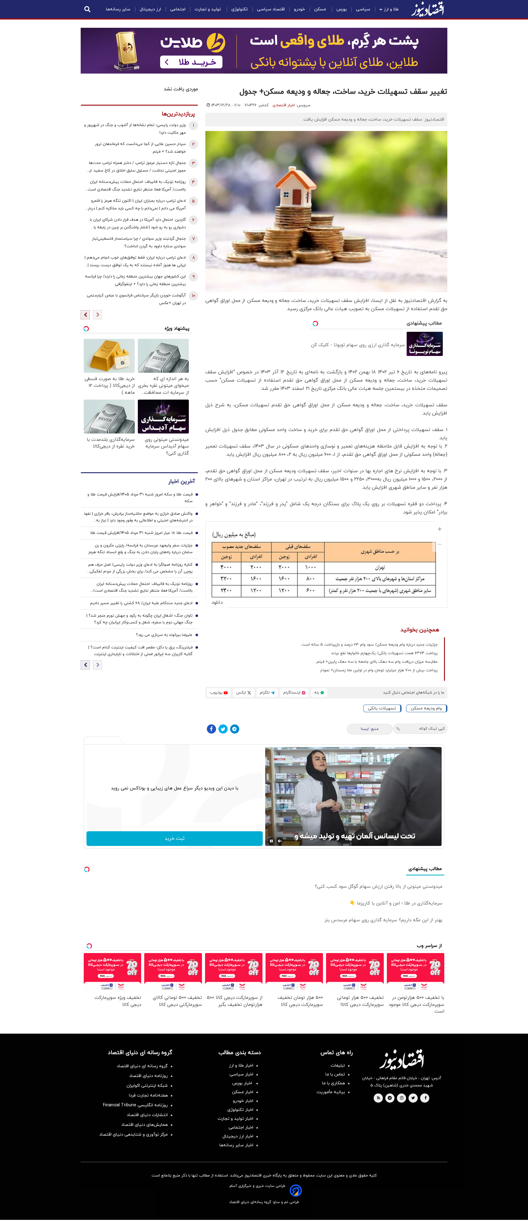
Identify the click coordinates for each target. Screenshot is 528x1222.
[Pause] (271, 841)
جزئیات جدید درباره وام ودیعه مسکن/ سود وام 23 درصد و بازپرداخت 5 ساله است (370, 644)
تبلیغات (338, 1065)
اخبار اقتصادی (284, 105)
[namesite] (427, 9)
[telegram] (390, 1098)
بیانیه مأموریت (331, 1092)
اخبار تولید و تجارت (235, 1119)
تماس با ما (335, 1074)
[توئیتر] (223, 729)
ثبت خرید (175, 838)
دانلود (217, 602)
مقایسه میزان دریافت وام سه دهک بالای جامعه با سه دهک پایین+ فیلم (377, 662)
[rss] (378, 1098)
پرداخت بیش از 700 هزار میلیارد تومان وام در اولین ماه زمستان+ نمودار (379, 670)
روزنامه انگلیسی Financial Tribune (135, 1105)
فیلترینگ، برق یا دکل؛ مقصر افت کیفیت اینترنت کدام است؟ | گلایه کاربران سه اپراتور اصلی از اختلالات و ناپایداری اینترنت (140, 651)
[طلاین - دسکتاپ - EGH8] (264, 51)
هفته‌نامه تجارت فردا (148, 1095)
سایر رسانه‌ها (118, 9)
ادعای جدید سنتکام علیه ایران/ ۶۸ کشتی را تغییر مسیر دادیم (141, 603)
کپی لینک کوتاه (432, 728)
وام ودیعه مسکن (426, 708)
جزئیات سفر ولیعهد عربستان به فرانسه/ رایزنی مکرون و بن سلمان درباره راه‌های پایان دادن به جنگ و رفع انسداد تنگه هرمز (140, 549)
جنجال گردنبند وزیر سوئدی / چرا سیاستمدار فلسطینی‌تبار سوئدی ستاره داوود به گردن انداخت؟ (139, 242)
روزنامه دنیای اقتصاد (148, 1076)
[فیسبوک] (211, 729)
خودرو (299, 9)
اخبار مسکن (242, 1092)
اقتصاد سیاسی (271, 9)
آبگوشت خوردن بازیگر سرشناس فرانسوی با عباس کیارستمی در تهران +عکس (136, 299)
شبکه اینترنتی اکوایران (147, 1086)
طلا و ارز (391, 9)
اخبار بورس (242, 1083)
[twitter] (413, 1098)
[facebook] (425, 1098)
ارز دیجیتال (150, 9)
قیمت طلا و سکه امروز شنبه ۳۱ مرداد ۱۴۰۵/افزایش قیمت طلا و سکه (140, 498)
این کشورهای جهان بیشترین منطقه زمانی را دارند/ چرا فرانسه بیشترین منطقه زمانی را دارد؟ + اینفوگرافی (135, 280)
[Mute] (280, 841)
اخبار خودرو (243, 1101)
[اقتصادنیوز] (401, 1059)
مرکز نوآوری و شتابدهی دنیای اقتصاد (133, 1134)
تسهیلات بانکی (382, 708)
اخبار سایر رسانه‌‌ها (236, 1145)
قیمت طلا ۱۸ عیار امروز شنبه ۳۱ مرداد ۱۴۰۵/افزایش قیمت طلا (141, 533)
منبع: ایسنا (370, 729)
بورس (341, 9)
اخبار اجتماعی (241, 1127)
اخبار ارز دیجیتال (237, 1136)
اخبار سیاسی (241, 1074)
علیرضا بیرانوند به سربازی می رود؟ (164, 635)
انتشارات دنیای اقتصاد (147, 1115)
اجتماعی (177, 9)
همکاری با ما (333, 1083)
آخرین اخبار (181, 482)
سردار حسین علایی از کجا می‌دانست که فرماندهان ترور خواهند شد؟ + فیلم (140, 147)
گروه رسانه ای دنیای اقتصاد (142, 1066)
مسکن (320, 9)
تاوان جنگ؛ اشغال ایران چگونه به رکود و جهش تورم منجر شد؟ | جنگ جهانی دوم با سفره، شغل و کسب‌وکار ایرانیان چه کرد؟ (139, 619)
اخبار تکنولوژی (240, 1110)
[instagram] (401, 1098)
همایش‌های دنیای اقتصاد (144, 1125)
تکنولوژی (239, 9)
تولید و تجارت (208, 9)
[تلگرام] (234, 729)
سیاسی (363, 9)
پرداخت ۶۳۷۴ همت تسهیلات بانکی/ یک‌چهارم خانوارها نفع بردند (384, 653)
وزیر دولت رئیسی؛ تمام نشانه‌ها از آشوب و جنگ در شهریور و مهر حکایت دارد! (135, 129)
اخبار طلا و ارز (241, 1065)
